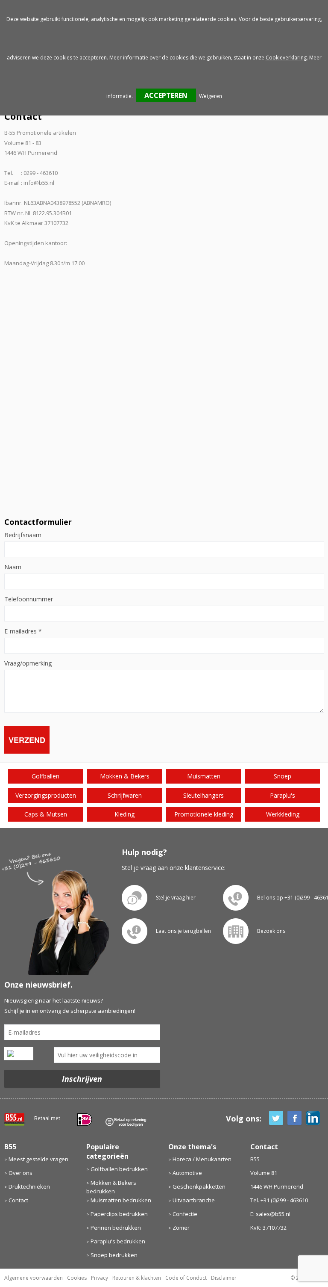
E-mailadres (23, 631)
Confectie (185, 1214)
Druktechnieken (29, 1186)
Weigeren (210, 96)
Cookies (77, 1277)
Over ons (20, 1173)
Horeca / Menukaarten (202, 1159)
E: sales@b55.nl (270, 1214)
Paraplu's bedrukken (118, 1241)
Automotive (187, 1173)
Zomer (181, 1227)
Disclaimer (224, 1277)
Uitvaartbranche (194, 1200)
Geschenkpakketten (199, 1186)
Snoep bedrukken (114, 1255)
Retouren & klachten (136, 1277)
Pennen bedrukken (116, 1227)
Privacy (99, 1277)
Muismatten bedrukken (121, 1200)
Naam (12, 567)
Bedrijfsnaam (22, 535)
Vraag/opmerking (28, 663)
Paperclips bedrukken (119, 1214)
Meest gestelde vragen (38, 1159)
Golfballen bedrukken (119, 1169)
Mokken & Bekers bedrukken (111, 1187)
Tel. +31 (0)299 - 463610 (279, 1200)
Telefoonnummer (28, 599)
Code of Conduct (186, 1277)
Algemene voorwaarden (33, 1277)
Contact (18, 1200)
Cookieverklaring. (287, 57)
